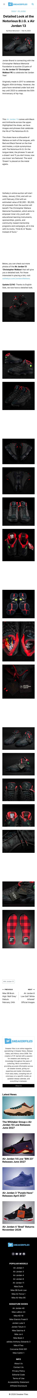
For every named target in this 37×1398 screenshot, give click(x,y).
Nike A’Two (18, 1345)
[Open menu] (4, 4)
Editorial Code (18, 1375)
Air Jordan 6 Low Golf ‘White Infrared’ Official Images (28, 996)
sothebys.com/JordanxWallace (16, 278)
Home (13, 11)
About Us (18, 1363)
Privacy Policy (18, 1371)
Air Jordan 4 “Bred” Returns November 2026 (18, 1228)
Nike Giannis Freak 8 (18, 1319)
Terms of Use (18, 1378)
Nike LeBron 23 (18, 1312)
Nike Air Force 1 (18, 1294)
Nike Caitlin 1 (18, 1353)
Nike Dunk (18, 1286)
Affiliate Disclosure (18, 1386)
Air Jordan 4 (18, 1275)
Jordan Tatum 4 (18, 1327)
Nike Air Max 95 (19, 1298)
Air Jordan (22, 11)
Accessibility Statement (18, 1382)
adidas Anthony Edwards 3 (18, 1342)
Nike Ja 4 (18, 1334)
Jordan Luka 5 (18, 1323)
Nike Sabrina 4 (18, 1330)
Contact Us (18, 1367)
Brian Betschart (14, 31)
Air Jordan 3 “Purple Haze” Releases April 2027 (17, 1194)
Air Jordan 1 (18, 1268)
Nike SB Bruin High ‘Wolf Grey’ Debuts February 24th (9, 996)
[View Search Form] (33, 4)
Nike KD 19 (18, 1316)
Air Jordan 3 (18, 1271)
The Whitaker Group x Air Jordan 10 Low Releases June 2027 (17, 1124)
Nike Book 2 (18, 1338)
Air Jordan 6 (18, 1279)
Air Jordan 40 (18, 1308)
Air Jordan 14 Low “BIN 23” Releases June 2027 (18, 1160)
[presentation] (18, 1107)
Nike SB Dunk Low (19, 1290)
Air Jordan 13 (12, 119)
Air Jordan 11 (18, 1283)
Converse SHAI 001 (18, 1349)
